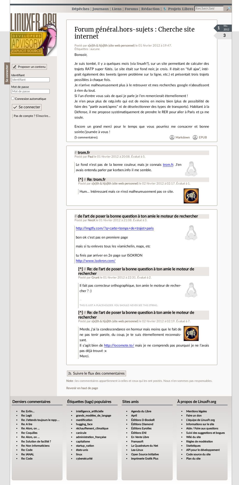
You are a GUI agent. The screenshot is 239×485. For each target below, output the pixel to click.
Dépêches (80, 9)
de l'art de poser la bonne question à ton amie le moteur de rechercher (138, 216)
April (134, 415)
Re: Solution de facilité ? (36, 441)
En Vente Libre (140, 437)
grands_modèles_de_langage (93, 415)
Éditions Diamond (142, 424)
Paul (90, 156)
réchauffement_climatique (92, 428)
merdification (84, 420)
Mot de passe (20, 87)
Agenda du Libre (141, 411)
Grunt (95, 277)
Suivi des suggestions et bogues (205, 432)
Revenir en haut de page (82, 388)
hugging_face (84, 424)
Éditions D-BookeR (143, 420)
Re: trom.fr (96, 179)
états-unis (82, 450)
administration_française (91, 437)
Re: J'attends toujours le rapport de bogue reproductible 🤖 (57, 420)
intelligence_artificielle (89, 411)
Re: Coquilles (29, 432)
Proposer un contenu (32, 66)
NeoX (91, 220)
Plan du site (193, 458)
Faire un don (194, 415)
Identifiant (18, 75)
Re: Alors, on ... (30, 428)
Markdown (183, 137)
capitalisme (83, 441)
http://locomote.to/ (119, 345)
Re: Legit (26, 415)
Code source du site (198, 454)
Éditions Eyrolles (141, 428)
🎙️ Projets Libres (178, 9)
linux (79, 454)
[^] (80, 179)
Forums (131, 9)
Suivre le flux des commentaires (99, 373)
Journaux (100, 9)
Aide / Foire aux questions (202, 428)
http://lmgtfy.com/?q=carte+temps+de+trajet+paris (115, 228)
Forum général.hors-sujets (113, 29)
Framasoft (137, 441)
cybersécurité (84, 458)
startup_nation (85, 445)
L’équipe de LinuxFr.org (200, 420)
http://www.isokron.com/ (96, 261)
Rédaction (150, 9)
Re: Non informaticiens (35, 445)
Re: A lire (26, 424)
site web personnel (121, 45)
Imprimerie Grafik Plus (144, 458)
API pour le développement (203, 450)
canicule (81, 432)
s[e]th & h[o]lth (98, 45)
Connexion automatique (30, 99)
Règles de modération (199, 441)
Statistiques (193, 445)
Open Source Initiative (145, 454)
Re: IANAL (27, 454)
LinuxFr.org (33, 32)
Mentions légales (196, 411)
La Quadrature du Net (144, 445)
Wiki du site (193, 437)
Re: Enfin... (28, 411)
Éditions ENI (138, 432)
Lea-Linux (137, 450)
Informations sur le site (200, 424)
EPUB (203, 137)
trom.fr (84, 153)
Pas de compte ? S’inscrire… (32, 116)
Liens (117, 9)
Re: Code (26, 450)
